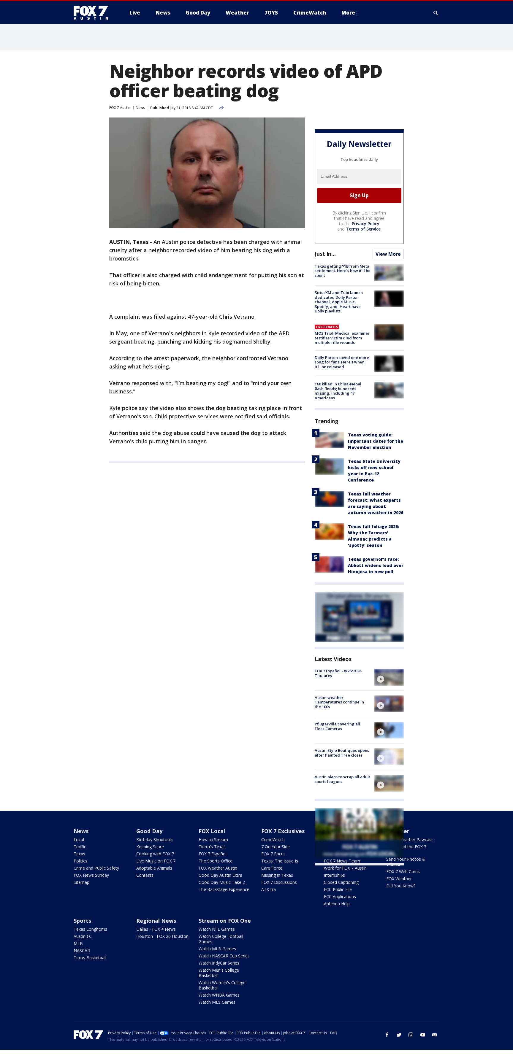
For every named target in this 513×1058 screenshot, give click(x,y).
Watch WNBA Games (219, 995)
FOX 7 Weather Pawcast (409, 839)
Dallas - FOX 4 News (156, 929)
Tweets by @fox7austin (341, 872)
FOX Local (212, 831)
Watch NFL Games (217, 929)
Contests (144, 875)
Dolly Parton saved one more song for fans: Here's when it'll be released (342, 362)
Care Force (271, 868)
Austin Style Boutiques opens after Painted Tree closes (342, 753)
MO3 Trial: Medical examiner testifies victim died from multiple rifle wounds (342, 338)
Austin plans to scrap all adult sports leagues (342, 779)
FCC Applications (340, 896)
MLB (78, 943)
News (140, 107)
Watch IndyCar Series (219, 963)
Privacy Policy (365, 223)
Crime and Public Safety (96, 868)
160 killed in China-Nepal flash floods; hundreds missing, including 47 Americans (338, 391)
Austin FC (83, 936)
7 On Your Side (275, 846)
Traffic (80, 846)
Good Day (149, 831)
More (348, 12)
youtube (423, 1035)
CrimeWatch (273, 839)
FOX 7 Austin (119, 107)
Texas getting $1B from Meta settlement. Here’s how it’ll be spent (342, 270)
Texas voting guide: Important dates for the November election (375, 441)
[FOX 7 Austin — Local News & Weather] (93, 13)
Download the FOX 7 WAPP (406, 849)
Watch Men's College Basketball (219, 972)
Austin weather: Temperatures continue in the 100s (339, 702)
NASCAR (82, 950)
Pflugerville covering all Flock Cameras (337, 726)
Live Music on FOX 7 (155, 861)
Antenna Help (337, 903)
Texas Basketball (90, 957)
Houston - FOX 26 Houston (162, 936)
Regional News (156, 920)
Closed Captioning (341, 882)
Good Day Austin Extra (220, 875)
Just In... (325, 253)
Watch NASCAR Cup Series (224, 956)
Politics (80, 861)
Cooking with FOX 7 (155, 854)
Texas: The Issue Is (279, 861)
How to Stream (213, 839)
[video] (389, 677)
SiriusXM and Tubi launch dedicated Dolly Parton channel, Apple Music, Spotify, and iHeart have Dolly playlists (339, 302)
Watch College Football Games (221, 938)
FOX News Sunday (91, 875)
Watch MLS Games (217, 1002)
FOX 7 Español (213, 854)
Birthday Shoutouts (154, 839)
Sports (82, 920)
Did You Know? (400, 886)
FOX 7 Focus (273, 854)
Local (79, 839)
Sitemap (81, 882)
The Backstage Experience (224, 889)
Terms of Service (363, 229)
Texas (79, 854)
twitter (399, 1035)
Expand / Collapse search (435, 12)
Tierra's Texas (212, 846)
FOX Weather (399, 878)
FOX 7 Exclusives (283, 831)
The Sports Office (215, 861)
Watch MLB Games (217, 948)
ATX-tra (268, 889)
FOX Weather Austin (218, 868)
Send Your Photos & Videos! (405, 861)
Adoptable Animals (154, 868)
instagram (411, 1035)
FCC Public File (338, 889)
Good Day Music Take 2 (222, 882)
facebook (387, 1035)
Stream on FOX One (225, 920)
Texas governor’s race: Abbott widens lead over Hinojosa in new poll (375, 565)
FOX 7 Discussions (279, 882)
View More (388, 254)
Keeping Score (150, 846)
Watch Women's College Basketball (222, 985)
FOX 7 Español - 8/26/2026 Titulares (338, 673)
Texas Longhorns (90, 929)
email (434, 1035)
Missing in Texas (277, 875)
